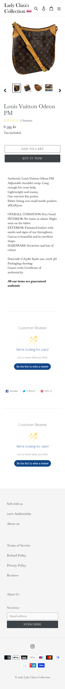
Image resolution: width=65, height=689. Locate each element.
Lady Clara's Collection (37, 677)
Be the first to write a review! (32, 366)
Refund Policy (16, 555)
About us (13, 524)
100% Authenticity (19, 514)
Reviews (12, 575)
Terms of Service (18, 545)
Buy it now (33, 158)
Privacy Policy (16, 565)
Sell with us (15, 504)
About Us (13, 594)
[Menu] (59, 8)
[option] (16, 88)
